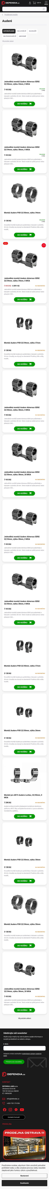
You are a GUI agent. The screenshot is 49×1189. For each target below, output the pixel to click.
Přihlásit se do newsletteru (14, 1062)
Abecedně (22, 36)
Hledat (44, 9)
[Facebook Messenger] (16, 1109)
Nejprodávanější (9, 36)
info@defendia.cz (13, 1099)
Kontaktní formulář (14, 1117)
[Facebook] (4, 1109)
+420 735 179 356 (13, 1103)
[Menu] (46, 3)
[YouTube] (21, 1109)
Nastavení (24, 1176)
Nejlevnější (21, 31)
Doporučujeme (8, 31)
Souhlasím (24, 1183)
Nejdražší (32, 31)
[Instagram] (10, 1109)
